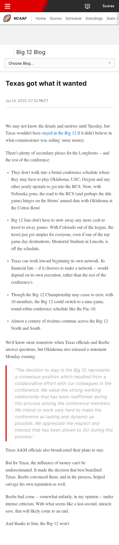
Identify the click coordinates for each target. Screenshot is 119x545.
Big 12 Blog (30, 52)
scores (108, 6)
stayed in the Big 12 (59, 133)
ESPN (30, 6)
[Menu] (7, 6)
